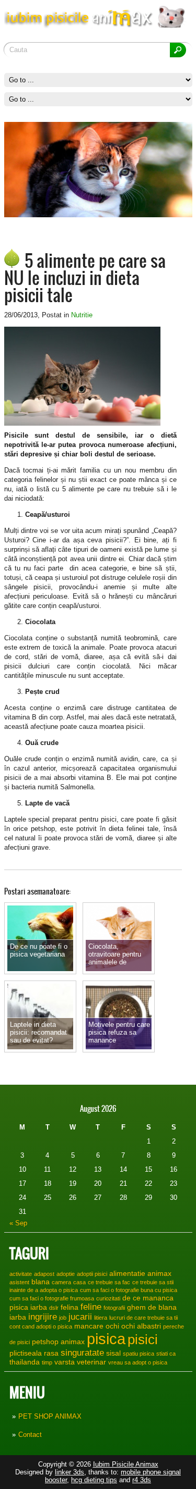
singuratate (82, 1352)
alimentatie (127, 1273)
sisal (113, 1353)
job (62, 1317)
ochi (112, 1326)
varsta (64, 1362)
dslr (54, 1308)
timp (47, 1362)
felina (69, 1307)
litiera (100, 1317)
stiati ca (166, 1353)
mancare (88, 1326)
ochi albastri (141, 1326)
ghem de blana (152, 1307)
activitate (20, 1274)
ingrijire (42, 1316)
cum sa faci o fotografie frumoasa (51, 1298)
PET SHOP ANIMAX (50, 1416)
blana (40, 1281)
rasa (51, 1353)
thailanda (24, 1362)
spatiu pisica (138, 1353)
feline (90, 1306)
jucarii (80, 1316)
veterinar (91, 1362)
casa (79, 1282)
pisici (143, 1339)
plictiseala (25, 1353)
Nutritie (82, 315)
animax (159, 1273)
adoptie (65, 1274)
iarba (17, 1317)
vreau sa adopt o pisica (137, 1362)
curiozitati (108, 1298)
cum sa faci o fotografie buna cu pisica (128, 1290)
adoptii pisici (92, 1274)
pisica (106, 1338)
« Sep (18, 1223)
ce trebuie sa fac (109, 1282)
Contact (30, 1434)
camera (61, 1282)
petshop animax (58, 1341)
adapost (44, 1274)
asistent (19, 1282)
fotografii (114, 1308)
